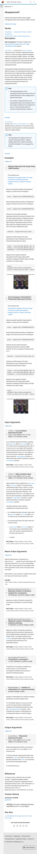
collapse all (8, 161)
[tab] (20, 168)
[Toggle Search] (30, 2)
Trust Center (8, 836)
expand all (8, 800)
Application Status (21, 839)
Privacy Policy (26, 836)
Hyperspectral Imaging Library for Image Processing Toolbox (19, 182)
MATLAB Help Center (14, 2)
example (7, 117)
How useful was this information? (20, 822)
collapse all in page (10, 24)
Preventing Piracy (9, 839)
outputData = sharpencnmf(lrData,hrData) (18, 32)
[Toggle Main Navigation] (34, 2)
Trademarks (16, 836)
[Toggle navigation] (8, 6)
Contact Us (31, 839)
